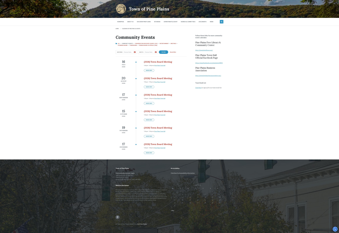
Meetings (173, 43)
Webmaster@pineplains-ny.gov (125, 173)
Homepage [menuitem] (120, 21)
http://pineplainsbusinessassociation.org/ (208, 75)
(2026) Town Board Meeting (158, 62)
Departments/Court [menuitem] (170, 21)
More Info (149, 70)
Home (117, 28)
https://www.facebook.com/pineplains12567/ (209, 63)
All (119, 43)
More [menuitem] (211, 21)
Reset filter (173, 52)
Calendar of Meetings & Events (131, 28)
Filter (164, 52)
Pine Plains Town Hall (159, 65)
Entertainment (164, 43)
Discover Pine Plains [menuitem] (144, 21)
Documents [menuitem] (202, 21)
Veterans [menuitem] (157, 21)
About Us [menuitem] (130, 21)
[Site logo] (121, 13)
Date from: (120, 52)
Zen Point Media (142, 224)
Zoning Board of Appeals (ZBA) (148, 45)
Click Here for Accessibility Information (183, 173)
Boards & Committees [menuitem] (188, 21)
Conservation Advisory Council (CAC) (146, 43)
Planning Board (122, 45)
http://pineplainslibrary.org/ (204, 50)
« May (172, 210)
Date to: (141, 52)
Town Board (133, 45)
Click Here (198, 88)
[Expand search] (221, 21)
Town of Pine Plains (149, 9)
